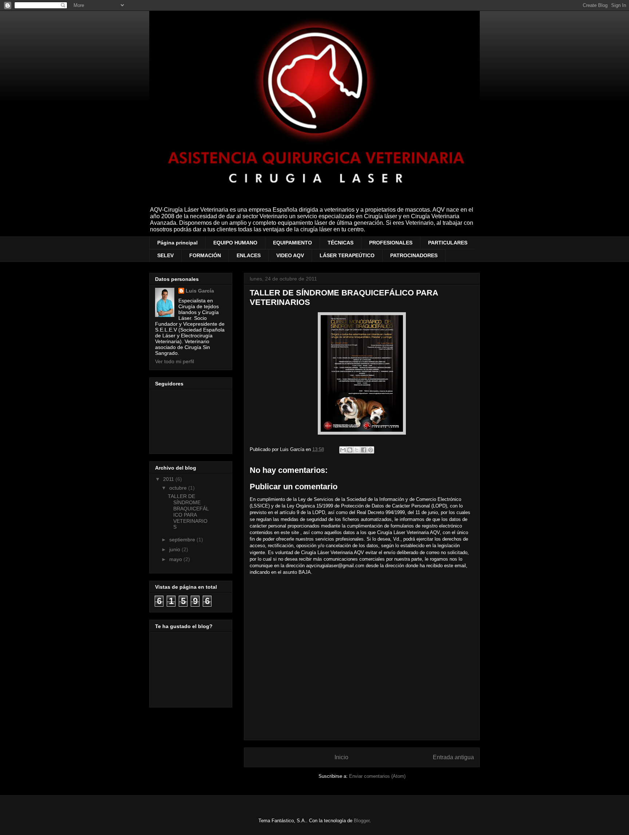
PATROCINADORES (414, 255)
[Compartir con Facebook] (363, 450)
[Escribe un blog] (349, 450)
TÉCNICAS (340, 243)
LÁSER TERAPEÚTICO (347, 255)
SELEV (165, 255)
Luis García (200, 291)
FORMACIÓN (205, 255)
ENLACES (249, 255)
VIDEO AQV (290, 255)
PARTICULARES (447, 243)
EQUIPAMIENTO (292, 243)
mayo (176, 559)
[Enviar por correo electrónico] (343, 450)
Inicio (341, 757)
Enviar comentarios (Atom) (377, 776)
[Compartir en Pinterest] (370, 450)
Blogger (361, 820)
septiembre (183, 539)
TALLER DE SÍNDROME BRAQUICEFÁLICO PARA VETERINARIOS (188, 511)
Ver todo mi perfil (174, 361)
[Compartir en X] (356, 450)
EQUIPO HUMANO (235, 243)
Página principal (177, 243)
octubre (178, 488)
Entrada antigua (453, 757)
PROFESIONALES (390, 243)
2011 (169, 479)
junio (175, 549)
